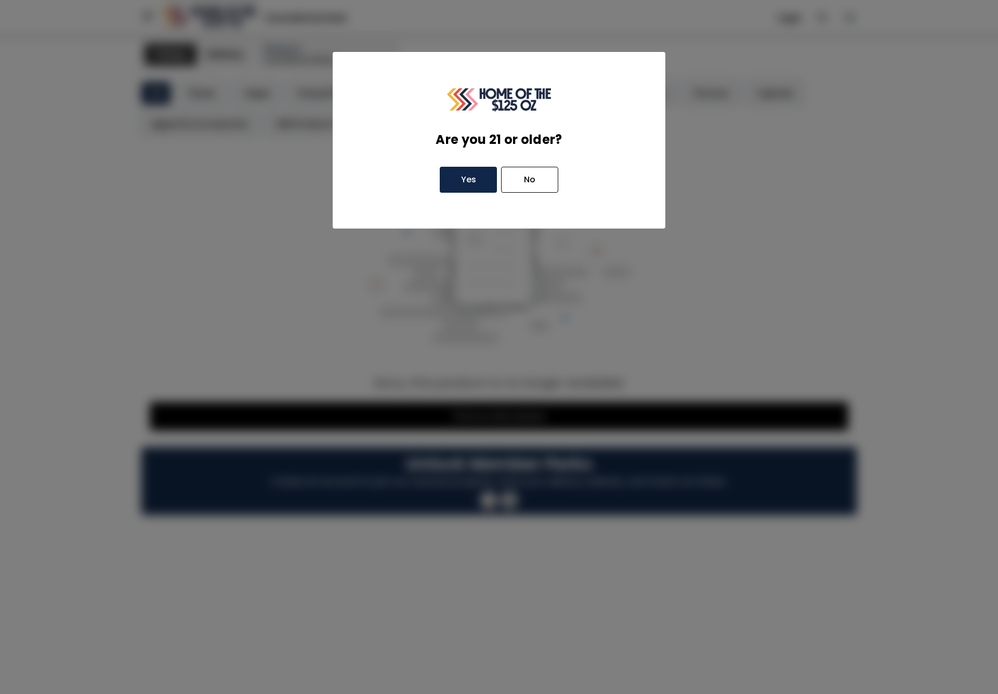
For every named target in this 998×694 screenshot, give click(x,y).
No (529, 179)
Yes (468, 179)
